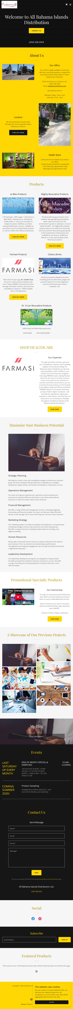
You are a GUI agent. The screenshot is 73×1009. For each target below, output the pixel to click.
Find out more (18, 133)
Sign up (64, 940)
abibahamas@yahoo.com (57, 86)
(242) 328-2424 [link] (36, 42)
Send (36, 873)
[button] (70, 4)
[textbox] (36, 828)
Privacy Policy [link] (42, 879)
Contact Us (36, 31)
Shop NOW (55, 409)
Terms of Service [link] (53, 879)
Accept (51, 1002)
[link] (9, 4)
